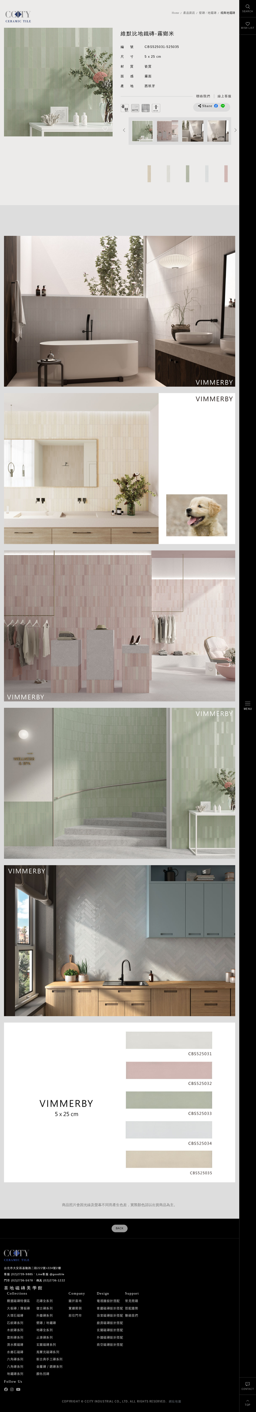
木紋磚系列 (15, 1330)
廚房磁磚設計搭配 (110, 1323)
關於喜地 (75, 1301)
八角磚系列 (15, 1366)
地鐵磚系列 (15, 1373)
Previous (11, 82)
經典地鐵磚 (228, 12)
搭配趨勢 (131, 1308)
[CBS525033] (187, 174)
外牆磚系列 (44, 1315)
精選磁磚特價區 (18, 1301)
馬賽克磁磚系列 (48, 1352)
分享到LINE (223, 106)
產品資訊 (189, 12)
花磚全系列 (44, 1301)
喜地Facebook (6, 1389)
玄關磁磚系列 (46, 1344)
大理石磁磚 (15, 1315)
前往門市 (75, 1315)
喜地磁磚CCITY (18, 16)
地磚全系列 (44, 1330)
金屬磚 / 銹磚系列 (49, 1366)
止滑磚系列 (44, 1337)
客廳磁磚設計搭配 (110, 1308)
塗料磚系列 (15, 1337)
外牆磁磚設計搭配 (110, 1337)
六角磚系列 (15, 1359)
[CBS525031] (168, 174)
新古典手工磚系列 (49, 1359)
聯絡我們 (131, 1315)
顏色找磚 (43, 1373)
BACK (120, 1228)
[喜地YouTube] (18, 1389)
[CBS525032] (225, 174)
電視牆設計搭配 (108, 1301)
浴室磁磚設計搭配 (110, 1315)
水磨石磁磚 (15, 1352)
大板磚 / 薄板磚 (18, 1308)
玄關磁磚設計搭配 (110, 1330)
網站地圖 (175, 1401)
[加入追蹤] (105, 129)
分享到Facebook (216, 106)
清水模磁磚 (15, 1344)
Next (106, 82)
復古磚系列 (44, 1308)
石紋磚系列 (15, 1323)
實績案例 (75, 1308)
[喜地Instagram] (12, 1389)
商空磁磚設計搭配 (110, 1344)
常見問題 (131, 1301)
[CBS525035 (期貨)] (148, 174)
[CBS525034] (206, 174)
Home (175, 12)
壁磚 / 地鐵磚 (208, 12)
